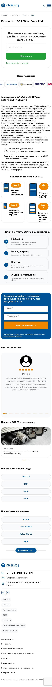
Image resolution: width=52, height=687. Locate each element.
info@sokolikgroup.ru (17, 578)
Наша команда (10, 631)
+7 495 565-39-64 (19, 573)
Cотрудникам (8, 673)
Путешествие (9, 610)
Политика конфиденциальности (17, 654)
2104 (26, 491)
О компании (7, 639)
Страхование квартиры (14, 625)
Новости (5, 658)
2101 (26, 484)
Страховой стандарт (12, 649)
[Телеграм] (8, 594)
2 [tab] (11, 413)
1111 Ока (26, 477)
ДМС (5, 615)
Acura (26, 519)
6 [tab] (35, 413)
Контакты (6, 644)
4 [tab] (23, 413)
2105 (26, 499)
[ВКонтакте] (3, 594)
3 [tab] (17, 413)
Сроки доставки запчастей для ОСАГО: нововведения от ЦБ (21, 453)
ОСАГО (6, 605)
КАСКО (6, 600)
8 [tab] (47, 413)
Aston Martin (26, 534)
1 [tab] (5, 413)
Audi (26, 541)
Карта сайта (7, 663)
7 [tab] (41, 413)
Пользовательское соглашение (17, 668)
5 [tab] (29, 413)
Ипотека (7, 620)
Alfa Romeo (26, 527)
